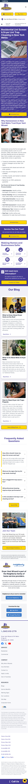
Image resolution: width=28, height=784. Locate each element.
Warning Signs (5, 692)
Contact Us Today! (14, 282)
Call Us (21, 14)
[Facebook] (2, 643)
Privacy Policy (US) (6, 742)
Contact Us (4, 670)
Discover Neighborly (13, 597)
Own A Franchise (6, 677)
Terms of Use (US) (5, 736)
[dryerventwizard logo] (14, 626)
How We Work (5, 667)
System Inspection (6, 253)
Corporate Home (6, 702)
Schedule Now (8, 14)
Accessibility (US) (5, 748)
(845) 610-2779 (9, 631)
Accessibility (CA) (5, 751)
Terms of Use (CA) (5, 739)
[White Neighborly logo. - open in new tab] (5, 1)
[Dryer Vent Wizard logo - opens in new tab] (6, 565)
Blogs (2, 686)
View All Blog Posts (12, 427)
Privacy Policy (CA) (6, 745)
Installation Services (19, 263)
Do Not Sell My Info (6, 754)
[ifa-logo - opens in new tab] (4, 707)
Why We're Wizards (6, 663)
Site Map (3, 699)
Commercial (4, 654)
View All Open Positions (13, 548)
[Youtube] (9, 643)
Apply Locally (5, 673)
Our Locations (5, 696)
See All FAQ (14, 505)
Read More (6, 334)
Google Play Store (15, 615)
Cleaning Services (18, 253)
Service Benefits (5, 689)
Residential (4, 651)
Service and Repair (6, 263)
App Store (15, 610)
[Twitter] (6, 643)
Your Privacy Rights (8, 757)
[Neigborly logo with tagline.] (19, 565)
